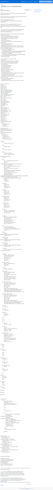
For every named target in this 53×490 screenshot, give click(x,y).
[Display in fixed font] (30, 484)
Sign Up (36, 1)
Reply (2, 485)
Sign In (31, 1)
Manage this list (25, 1)
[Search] (51, 1)
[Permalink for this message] (32, 484)
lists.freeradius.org (5, 1)
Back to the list (37, 11)
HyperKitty (27, 488)
